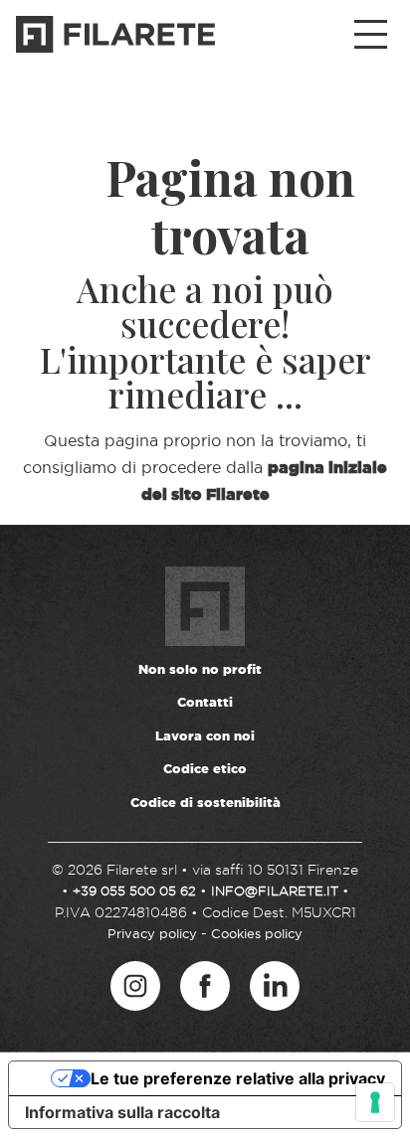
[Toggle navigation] (370, 35)
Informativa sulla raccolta (122, 1112)
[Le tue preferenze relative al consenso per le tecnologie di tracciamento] (375, 1102)
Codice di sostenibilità (205, 802)
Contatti (205, 702)
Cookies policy (257, 933)
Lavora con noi (205, 735)
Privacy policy (152, 933)
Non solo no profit (200, 669)
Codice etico (205, 768)
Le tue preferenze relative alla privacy (238, 1078)
